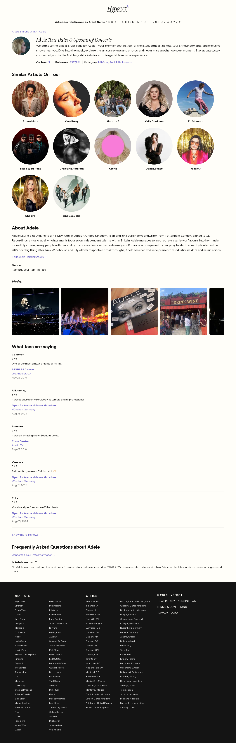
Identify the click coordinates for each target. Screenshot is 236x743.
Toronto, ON (91, 658)
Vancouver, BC (93, 663)
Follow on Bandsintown (28, 257)
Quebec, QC (92, 641)
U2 (16, 676)
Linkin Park (20, 650)
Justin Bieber (21, 645)
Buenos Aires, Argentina (132, 703)
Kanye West (21, 725)
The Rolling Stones (58, 707)
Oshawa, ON (92, 650)
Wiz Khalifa (55, 729)
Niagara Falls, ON (94, 667)
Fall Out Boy (55, 658)
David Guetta (56, 654)
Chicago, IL (91, 610)
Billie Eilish (20, 698)
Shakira (53, 685)
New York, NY (93, 601)
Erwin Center (20, 441)
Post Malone (55, 605)
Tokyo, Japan (126, 689)
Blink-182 (54, 689)
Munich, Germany (129, 632)
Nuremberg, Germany (131, 627)
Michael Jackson (23, 703)
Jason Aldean (56, 725)
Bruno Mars (20, 610)
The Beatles (20, 667)
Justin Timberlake (58, 623)
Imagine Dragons (23, 689)
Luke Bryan (54, 703)
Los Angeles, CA (21, 373)
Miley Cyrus (55, 601)
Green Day (20, 685)
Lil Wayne (54, 610)
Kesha (52, 694)
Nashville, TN (92, 619)
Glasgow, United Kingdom (133, 605)
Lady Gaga (20, 641)
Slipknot (53, 716)
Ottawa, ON (92, 654)
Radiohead (54, 676)
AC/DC (53, 636)
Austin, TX (18, 445)
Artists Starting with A (25, 31)
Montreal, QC (92, 672)
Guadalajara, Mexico (96, 685)
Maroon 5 (19, 627)
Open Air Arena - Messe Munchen (34, 405)
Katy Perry (20, 619)
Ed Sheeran (20, 632)
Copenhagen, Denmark (131, 619)
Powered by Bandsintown (176, 601)
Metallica (19, 681)
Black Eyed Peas (57, 698)
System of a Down (58, 641)
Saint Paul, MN (93, 614)
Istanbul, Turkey (128, 676)
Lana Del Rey (55, 619)
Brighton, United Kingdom (133, 610)
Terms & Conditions (172, 607)
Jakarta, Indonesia (129, 694)
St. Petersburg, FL (94, 623)
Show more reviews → (27, 534)
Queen (18, 729)
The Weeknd (21, 672)
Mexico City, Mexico (95, 681)
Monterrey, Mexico (95, 689)
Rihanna (19, 658)
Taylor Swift (20, 601)
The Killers (54, 681)
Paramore (20, 720)
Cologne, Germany (129, 623)
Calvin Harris (56, 712)
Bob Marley (54, 720)
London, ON (91, 645)
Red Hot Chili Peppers (25, 654)
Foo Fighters (55, 632)
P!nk (17, 712)
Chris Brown (55, 614)
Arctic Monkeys (57, 645)
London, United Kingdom (98, 698)
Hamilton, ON (92, 632)
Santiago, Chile (127, 707)
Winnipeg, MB (93, 627)
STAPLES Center (23, 369)
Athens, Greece (127, 636)
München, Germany (23, 409)
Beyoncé (19, 663)
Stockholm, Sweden (129, 667)
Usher (18, 716)
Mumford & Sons (57, 663)
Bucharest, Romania (130, 663)
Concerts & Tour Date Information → (33, 555)
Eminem (19, 605)
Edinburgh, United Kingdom (99, 703)
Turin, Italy (125, 650)
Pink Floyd (54, 650)
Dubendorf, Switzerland (131, 672)
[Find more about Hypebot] (118, 9)
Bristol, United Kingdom (97, 707)
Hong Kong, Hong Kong (131, 681)
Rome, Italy (125, 654)
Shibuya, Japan (127, 685)
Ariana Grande (22, 694)
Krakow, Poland (128, 658)
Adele (42, 31)
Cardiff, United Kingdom (98, 694)
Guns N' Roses (56, 667)
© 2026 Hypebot (170, 595)
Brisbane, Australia (129, 698)
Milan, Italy (125, 645)
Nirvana (53, 627)
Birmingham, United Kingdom (135, 601)
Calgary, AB (92, 636)
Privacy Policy (168, 612)
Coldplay (19, 623)
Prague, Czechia (128, 614)
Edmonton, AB (93, 676)
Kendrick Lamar (23, 707)
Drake (18, 614)
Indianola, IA (92, 605)
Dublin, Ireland (127, 641)
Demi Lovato (55, 672)
